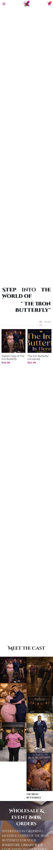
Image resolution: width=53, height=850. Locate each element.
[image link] (26, 4)
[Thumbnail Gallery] (13, 670)
